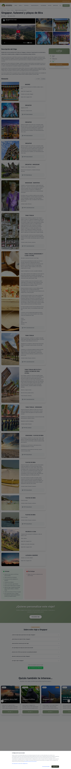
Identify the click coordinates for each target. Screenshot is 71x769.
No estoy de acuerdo (45, 766)
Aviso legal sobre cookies (16, 763)
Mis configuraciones (24, 763)
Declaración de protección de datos (30, 761)
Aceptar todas (55, 766)
